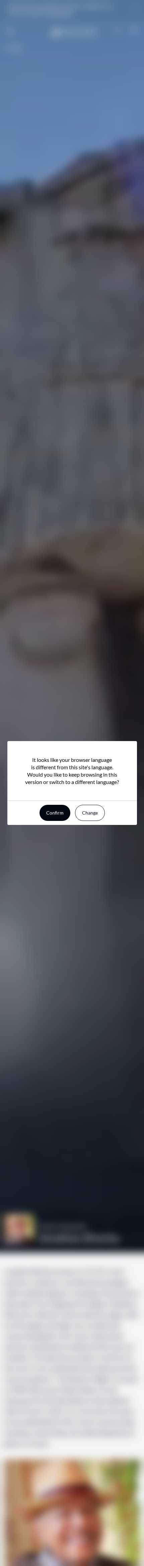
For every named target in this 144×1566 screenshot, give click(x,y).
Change (90, 813)
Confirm (55, 813)
